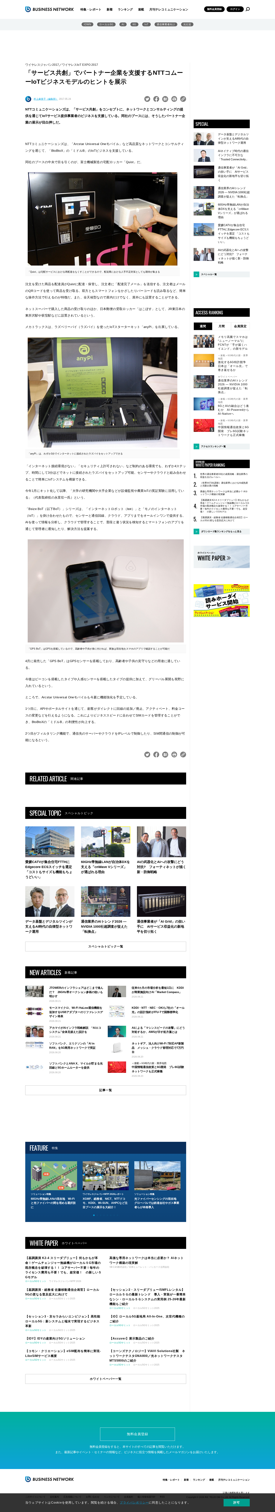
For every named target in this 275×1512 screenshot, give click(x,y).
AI (123, 24)
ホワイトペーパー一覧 (106, 1378)
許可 (236, 1502)
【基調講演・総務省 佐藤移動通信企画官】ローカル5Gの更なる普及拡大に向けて (224, 519)
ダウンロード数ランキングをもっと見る (221, 531)
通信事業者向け (166, 24)
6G (134, 24)
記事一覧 (105, 1090)
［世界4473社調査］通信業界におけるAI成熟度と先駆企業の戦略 (224, 484)
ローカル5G (106, 24)
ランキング (125, 9)
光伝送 (187, 24)
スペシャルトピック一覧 (105, 946)
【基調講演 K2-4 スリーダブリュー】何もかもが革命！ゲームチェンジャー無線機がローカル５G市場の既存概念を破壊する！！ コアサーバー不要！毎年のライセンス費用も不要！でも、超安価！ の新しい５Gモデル (224, 506)
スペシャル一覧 (209, 274)
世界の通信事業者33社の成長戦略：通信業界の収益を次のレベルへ (224, 475)
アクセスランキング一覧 (213, 446)
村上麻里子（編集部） (46, 99)
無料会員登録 (214, 9)
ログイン (235, 9)
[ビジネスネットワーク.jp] (49, 9)
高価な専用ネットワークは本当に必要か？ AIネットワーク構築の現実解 (224, 493)
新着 (110, 9)
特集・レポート (90, 9)
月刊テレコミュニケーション (168, 9)
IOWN (87, 24)
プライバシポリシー (134, 1502)
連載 (141, 9)
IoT (146, 24)
